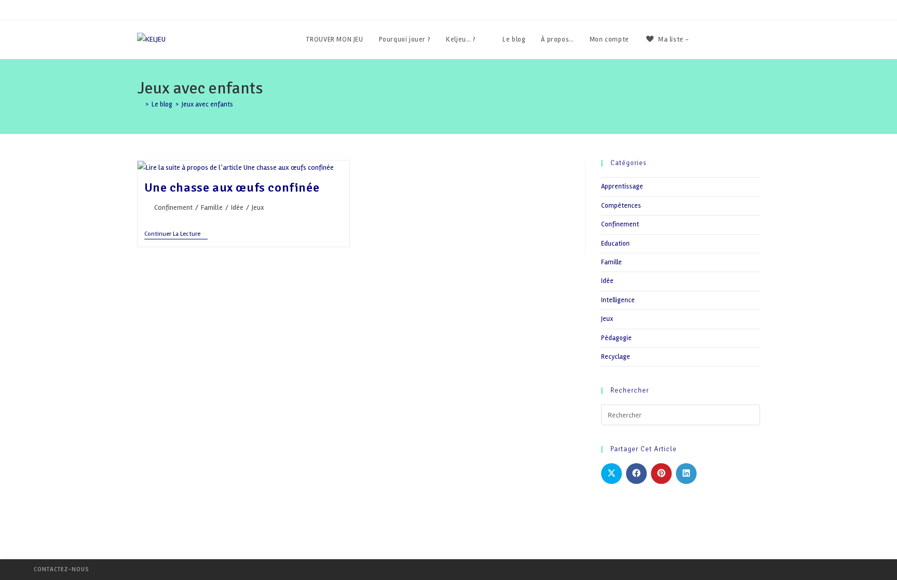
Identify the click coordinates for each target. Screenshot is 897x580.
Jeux (258, 207)
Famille (212, 207)
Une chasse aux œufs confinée (232, 187)
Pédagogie (616, 338)
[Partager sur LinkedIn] (686, 473)
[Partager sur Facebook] (636, 473)
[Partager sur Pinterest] (661, 473)
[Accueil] (139, 104)
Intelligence (618, 300)
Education (615, 243)
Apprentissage (622, 186)
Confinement (173, 207)
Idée (237, 207)
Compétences (621, 205)
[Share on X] (611, 473)
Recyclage (615, 357)
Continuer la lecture (176, 235)
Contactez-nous (61, 569)
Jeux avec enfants (207, 104)
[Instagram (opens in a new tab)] (757, 39)
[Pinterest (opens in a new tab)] (743, 39)
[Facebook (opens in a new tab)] (729, 39)
